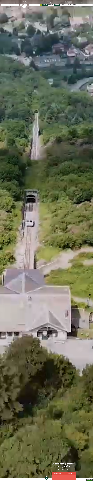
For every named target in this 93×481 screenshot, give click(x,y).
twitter (67, 2)
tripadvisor (71, 2)
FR (73, 2)
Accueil (41, 5)
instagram (69, 2)
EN (75, 2)
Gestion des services (89, 479)
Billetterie (57, 4)
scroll (46, 478)
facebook (65, 2)
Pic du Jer (24, 5)
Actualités (47, 2)
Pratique (74, 4)
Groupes (69, 4)
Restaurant (63, 4)
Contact (60, 2)
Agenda (51, 2)
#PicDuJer (56, 2)
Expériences (50, 4)
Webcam (42, 2)
